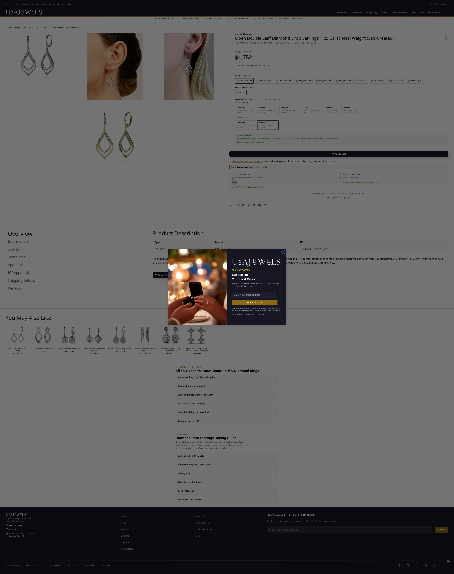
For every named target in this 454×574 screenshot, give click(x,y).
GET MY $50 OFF (254, 302)
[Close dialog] (283, 252)
